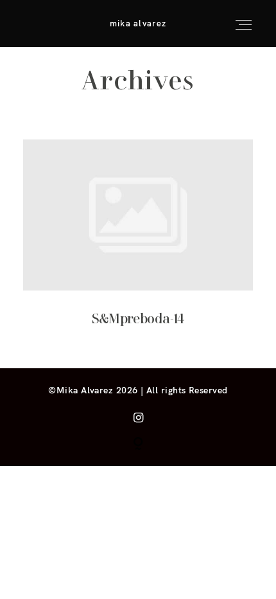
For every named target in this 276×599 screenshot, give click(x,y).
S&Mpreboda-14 (138, 242)
